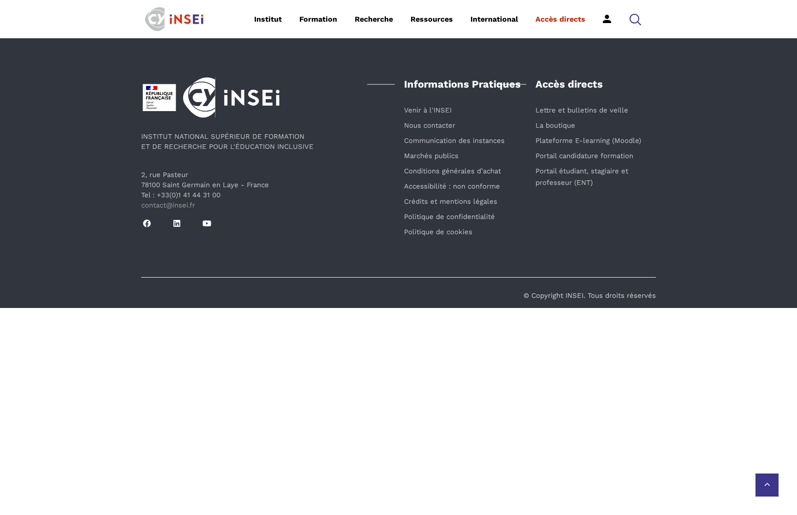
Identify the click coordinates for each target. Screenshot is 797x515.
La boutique (555, 125)
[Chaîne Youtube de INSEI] (207, 224)
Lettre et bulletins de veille (581, 110)
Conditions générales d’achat (452, 171)
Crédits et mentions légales (450, 201)
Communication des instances (454, 140)
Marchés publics (431, 156)
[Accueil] (188, 18)
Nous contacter (429, 125)
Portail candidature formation (584, 156)
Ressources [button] (431, 19)
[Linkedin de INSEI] (177, 224)
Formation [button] (318, 19)
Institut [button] (268, 19)
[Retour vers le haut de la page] (767, 485)
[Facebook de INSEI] (147, 224)
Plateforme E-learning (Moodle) (588, 140)
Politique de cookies (438, 232)
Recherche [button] (374, 19)
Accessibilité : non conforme (452, 186)
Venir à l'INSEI (428, 110)
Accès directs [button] (560, 19)
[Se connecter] (607, 19)
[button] (635, 19)
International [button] (494, 19)
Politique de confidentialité (449, 217)
